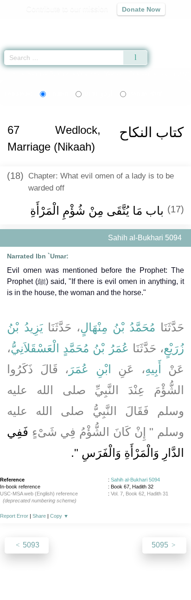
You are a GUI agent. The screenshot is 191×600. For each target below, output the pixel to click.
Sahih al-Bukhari (48, 73)
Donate (173, 573)
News (40, 573)
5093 (30, 545)
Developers (106, 573)
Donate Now (141, 9)
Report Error (14, 516)
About (15, 573)
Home (11, 73)
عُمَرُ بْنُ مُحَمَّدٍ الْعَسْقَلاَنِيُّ (70, 348)
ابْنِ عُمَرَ (90, 369)
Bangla (145, 94)
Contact (143, 573)
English (58, 94)
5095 (161, 545)
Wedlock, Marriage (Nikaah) (114, 73)
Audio (163, 26)
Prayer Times (126, 26)
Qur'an (54, 26)
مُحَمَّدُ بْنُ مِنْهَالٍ (117, 327)
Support (68, 573)
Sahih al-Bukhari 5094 (135, 479)
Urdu (98, 94)
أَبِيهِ (153, 369)
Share (39, 516)
